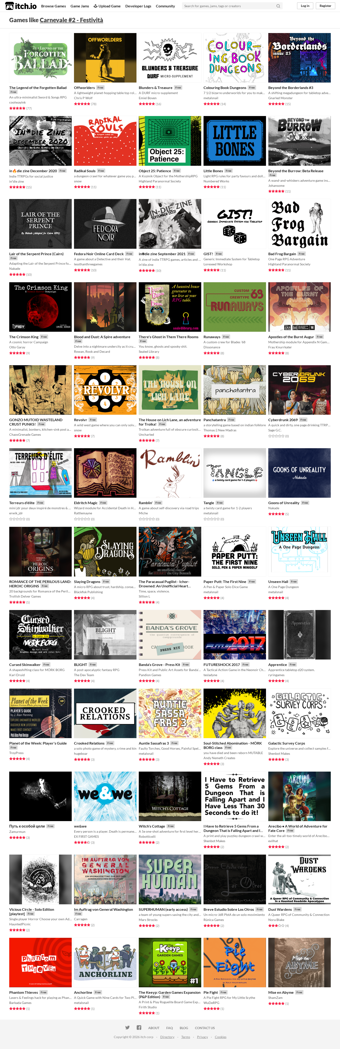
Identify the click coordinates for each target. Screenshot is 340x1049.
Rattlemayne (83, 513)
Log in (305, 6)
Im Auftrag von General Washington (103, 909)
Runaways (212, 336)
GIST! (208, 254)
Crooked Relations (89, 743)
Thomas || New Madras (220, 430)
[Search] (278, 5)
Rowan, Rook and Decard (92, 351)
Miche (143, 513)
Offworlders (84, 87)
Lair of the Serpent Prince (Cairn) (36, 254)
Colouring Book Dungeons (225, 87)
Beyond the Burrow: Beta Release (296, 171)
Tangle (209, 502)
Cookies (220, 1037)
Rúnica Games (214, 920)
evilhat (273, 841)
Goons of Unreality (284, 502)
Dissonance (212, 347)
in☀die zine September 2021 (162, 254)
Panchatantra (215, 419)
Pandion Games (150, 675)
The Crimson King (23, 336)
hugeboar (81, 753)
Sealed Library (149, 351)
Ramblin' (146, 502)
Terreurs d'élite (22, 502)
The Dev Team (84, 675)
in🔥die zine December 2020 (33, 171)
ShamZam (275, 998)
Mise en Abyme (281, 992)
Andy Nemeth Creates (219, 758)
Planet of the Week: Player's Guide (38, 743)
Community (165, 6)
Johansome (276, 185)
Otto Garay (17, 347)
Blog (184, 1028)
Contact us (205, 1028)
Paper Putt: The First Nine (225, 581)
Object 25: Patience (155, 171)
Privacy (202, 1037)
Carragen (80, 919)
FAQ (169, 1028)
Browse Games (53, 6)
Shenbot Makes (279, 753)
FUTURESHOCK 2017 (222, 664)
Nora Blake (276, 920)
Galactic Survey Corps (286, 743)
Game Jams (80, 6)
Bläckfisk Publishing (88, 592)
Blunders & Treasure (156, 87)
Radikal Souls (85, 171)
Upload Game (110, 6)
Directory (167, 1037)
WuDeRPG (211, 1003)
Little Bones (213, 171)
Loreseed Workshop (218, 264)
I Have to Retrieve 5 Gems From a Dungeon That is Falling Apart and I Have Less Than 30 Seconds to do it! (233, 830)
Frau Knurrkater (280, 347)
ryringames (276, 675)
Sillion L (144, 596)
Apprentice (277, 664)
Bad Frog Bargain (282, 254)
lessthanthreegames (88, 264)
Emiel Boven (148, 98)
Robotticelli (147, 836)
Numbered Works (216, 181)
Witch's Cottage (152, 826)
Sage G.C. (274, 430)
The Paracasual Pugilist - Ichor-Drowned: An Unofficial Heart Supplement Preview (164, 585)
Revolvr (80, 419)
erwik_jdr (16, 513)
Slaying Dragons (87, 581)
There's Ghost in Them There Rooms (168, 336)
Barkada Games (20, 1003)
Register (325, 6)
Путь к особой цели (27, 826)
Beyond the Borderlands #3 (290, 87)
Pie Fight (211, 992)
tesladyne (210, 675)
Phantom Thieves (23, 992)
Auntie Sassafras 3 (154, 743)
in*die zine (16, 181)
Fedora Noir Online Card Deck (99, 254)
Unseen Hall (278, 581)
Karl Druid (17, 675)
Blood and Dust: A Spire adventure (102, 336)
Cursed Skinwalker (25, 664)
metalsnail (211, 98)
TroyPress (16, 753)
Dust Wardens (280, 909)
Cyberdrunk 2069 (283, 419)
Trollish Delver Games (25, 596)
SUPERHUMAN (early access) (163, 909)
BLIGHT (80, 664)
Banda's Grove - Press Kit (159, 664)
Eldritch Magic (86, 502)
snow (78, 181)
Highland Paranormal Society (160, 181)
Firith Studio (148, 1007)
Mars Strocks (148, 920)
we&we (80, 826)
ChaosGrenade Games (25, 434)
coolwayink (17, 102)
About (153, 1028)
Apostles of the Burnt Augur (291, 336)
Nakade (14, 268)
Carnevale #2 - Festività (71, 20)
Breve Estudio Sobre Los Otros (229, 909)
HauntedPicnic (20, 924)
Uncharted (146, 434)
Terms (185, 1037)
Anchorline (83, 992)
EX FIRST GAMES (86, 836)
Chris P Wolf (83, 98)
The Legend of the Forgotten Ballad (38, 87)
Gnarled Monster (280, 98)
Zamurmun (17, 832)
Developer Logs (138, 6)
